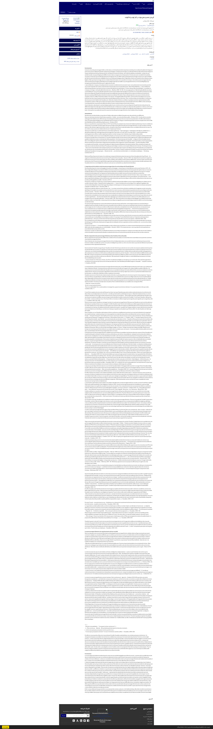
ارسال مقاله (88, 4)
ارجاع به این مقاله (74, 49)
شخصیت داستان (145, 54)
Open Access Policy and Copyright (144, 8)
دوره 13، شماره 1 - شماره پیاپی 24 (65, 19)
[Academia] (77, 721)
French (62, 12)
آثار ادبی (152, 54)
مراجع (150, 699)
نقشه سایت (149, 724)
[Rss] (73, 721)
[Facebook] (88, 721)
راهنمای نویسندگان (109, 4)
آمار (77, 54)
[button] (176, 727)
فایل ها (76, 28)
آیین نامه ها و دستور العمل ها (123, 4)
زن (140, 54)
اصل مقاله (149, 65)
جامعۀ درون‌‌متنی (134, 54)
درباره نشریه (149, 714)
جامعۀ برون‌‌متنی (126, 54)
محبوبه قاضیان (151, 25)
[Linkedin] (81, 721)
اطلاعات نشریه (136, 4)
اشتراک (63, 715)
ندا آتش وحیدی (142, 25)
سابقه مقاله (76, 40)
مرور (144, 4)
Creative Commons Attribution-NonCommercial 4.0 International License (103, 715)
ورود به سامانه (71, 12)
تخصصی (152, 59)
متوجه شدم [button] (5, 727)
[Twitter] (84, 721)
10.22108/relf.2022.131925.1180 (142, 32)
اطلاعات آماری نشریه (97, 4)
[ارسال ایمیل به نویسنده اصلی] (138, 25)
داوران (81, 4)
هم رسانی (76, 45)
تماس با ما (74, 4)
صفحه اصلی (150, 4)
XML (77, 32)
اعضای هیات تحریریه (147, 716)
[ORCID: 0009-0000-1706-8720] (137, 25)
